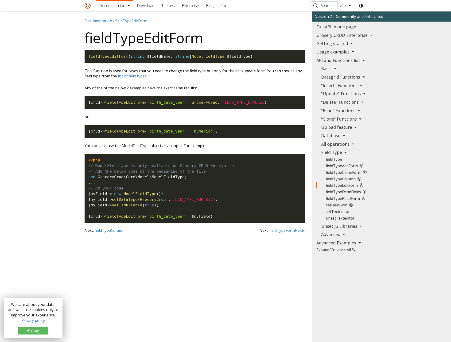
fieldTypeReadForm (344, 198)
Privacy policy (33, 320)
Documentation (112, 5)
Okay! (35, 331)
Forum (226, 5)
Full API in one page (336, 27)
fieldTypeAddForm (343, 165)
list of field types (132, 76)
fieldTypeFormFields (287, 230)
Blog (210, 5)
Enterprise (190, 5)
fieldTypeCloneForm (344, 172)
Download (145, 5)
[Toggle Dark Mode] (361, 5)
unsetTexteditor (340, 218)
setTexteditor (338, 211)
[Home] (88, 5)
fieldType (334, 159)
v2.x (343, 5)
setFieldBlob (337, 205)
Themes (168, 5)
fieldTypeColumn (109, 230)
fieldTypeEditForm (343, 185)
